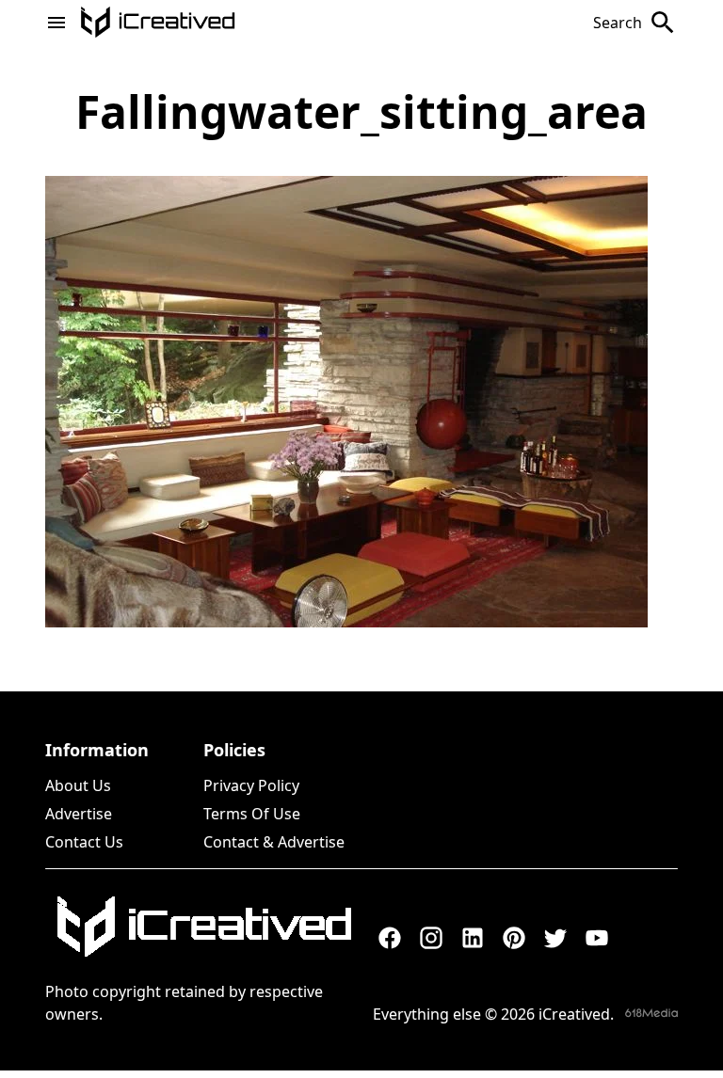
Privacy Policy (251, 785)
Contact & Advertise (274, 842)
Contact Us (84, 842)
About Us (78, 785)
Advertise (78, 813)
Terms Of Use (251, 813)
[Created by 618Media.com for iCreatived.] (651, 1012)
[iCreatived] (203, 926)
